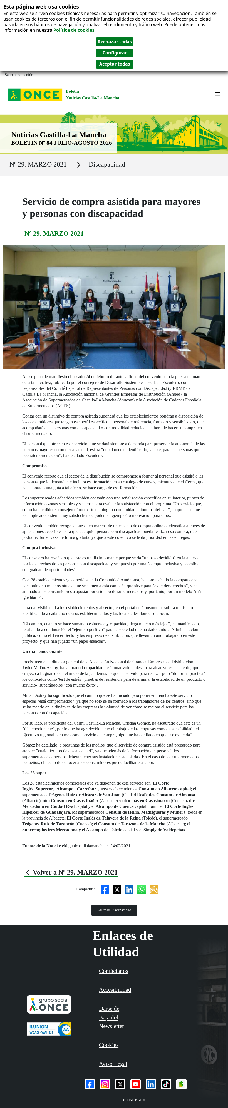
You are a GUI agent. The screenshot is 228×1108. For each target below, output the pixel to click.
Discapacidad (107, 164)
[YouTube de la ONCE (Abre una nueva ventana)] (135, 1084)
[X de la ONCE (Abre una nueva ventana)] (120, 1084)
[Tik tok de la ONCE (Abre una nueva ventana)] (166, 1084)
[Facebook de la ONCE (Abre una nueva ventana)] (89, 1084)
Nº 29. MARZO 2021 (38, 164)
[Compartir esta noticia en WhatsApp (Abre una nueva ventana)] (141, 889)
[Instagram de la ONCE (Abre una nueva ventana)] (105, 1084)
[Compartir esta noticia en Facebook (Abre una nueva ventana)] (105, 889)
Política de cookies (74, 30)
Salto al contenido (19, 75)
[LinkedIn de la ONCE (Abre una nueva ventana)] (151, 1084)
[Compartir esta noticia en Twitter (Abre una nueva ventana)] (117, 889)
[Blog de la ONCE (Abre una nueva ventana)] (181, 1084)
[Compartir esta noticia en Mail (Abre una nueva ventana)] (154, 889)
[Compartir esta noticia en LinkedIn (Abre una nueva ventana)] (129, 889)
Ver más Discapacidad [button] (114, 910)
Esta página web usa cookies (41, 6)
